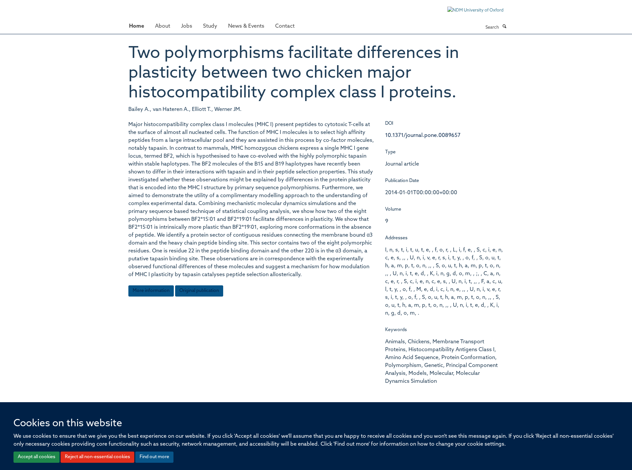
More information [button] (151, 290)
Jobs (186, 26)
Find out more (154, 457)
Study (210, 26)
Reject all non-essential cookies (97, 457)
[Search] (504, 27)
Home (136, 26)
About (162, 26)
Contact (285, 26)
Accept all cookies (36, 457)
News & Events (246, 26)
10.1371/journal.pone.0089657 (423, 135)
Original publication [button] (199, 290)
